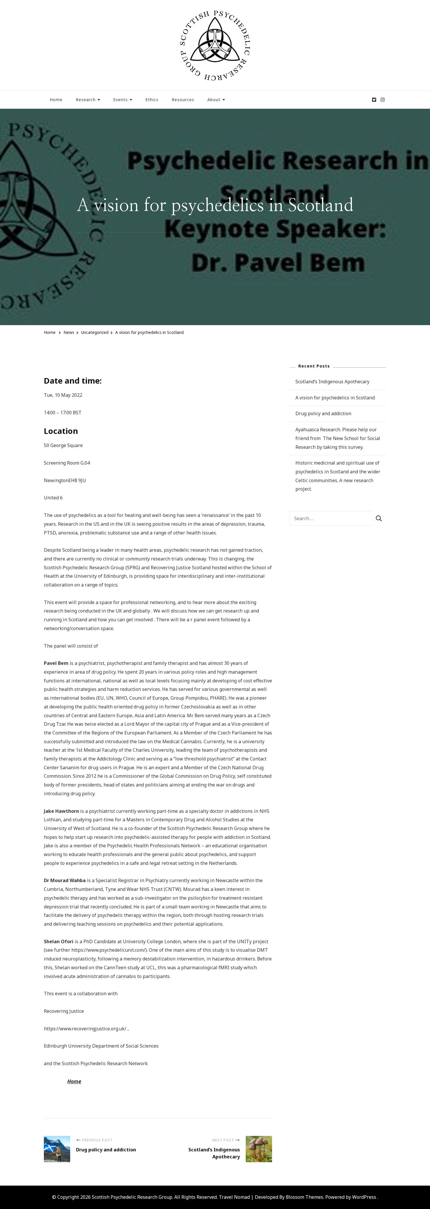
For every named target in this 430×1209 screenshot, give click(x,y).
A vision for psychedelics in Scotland (335, 397)
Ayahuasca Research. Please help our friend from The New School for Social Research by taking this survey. (337, 438)
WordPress (364, 1197)
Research (86, 99)
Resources (183, 99)
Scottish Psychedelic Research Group (132, 1197)
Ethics (152, 99)
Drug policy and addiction (323, 413)
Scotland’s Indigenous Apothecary (332, 381)
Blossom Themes (304, 1197)
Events (120, 99)
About (214, 99)
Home (56, 99)
